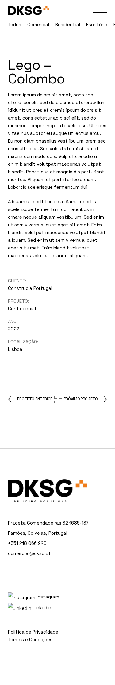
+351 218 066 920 (27, 543)
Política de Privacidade (33, 632)
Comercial (38, 24)
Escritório (96, 24)
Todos (14, 24)
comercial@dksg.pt (29, 553)
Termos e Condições (30, 639)
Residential (67, 24)
